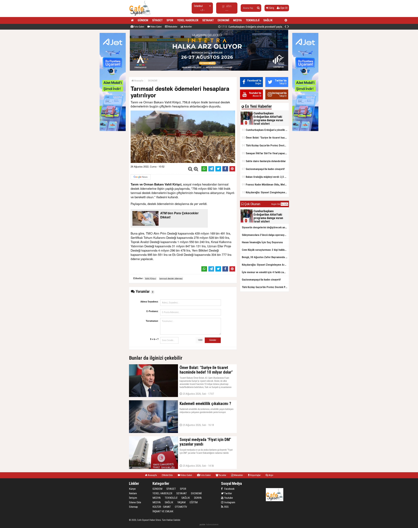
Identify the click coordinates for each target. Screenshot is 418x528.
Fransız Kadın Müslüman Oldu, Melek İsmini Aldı (265, 184)
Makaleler (172, 26)
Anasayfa (138, 80)
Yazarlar (222, 475)
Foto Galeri (138, 26)
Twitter (228, 493)
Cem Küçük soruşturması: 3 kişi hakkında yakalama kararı (265, 249)
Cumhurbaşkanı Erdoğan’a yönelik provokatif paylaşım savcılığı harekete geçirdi (267, 26)
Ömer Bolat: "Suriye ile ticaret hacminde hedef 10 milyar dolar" (265, 137)
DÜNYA (198, 497)
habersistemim (212, 524)
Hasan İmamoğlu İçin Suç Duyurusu (262, 242)
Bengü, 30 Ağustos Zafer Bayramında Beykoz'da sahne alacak (265, 257)
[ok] (258, 8)
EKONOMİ (223, 20)
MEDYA (237, 20)
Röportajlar (255, 475)
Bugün (274, 204)
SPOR (170, 20)
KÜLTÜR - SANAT (162, 506)
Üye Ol (283, 7)
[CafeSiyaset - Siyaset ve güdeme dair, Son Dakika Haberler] (140, 15)
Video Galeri (156, 26)
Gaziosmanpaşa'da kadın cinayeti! (263, 169)
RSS (226, 506)
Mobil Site (168, 475)
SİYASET (157, 20)
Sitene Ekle (135, 502)
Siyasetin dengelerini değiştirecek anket (265, 227)
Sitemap (133, 506)
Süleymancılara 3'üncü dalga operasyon (264, 235)
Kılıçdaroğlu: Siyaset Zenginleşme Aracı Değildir (265, 192)
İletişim (133, 497)
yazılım (202, 524)
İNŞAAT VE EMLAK (163, 511)
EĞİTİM (194, 502)
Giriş (271, 7)
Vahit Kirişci (150, 278)
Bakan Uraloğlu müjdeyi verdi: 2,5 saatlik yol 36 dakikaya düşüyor (265, 177)
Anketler (187, 26)
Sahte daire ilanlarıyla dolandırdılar (264, 161)
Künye (132, 488)
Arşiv (270, 475)
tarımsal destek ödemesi (171, 278)
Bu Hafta (284, 204)
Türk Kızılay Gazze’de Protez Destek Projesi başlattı (265, 145)
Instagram (229, 502)
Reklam (133, 493)
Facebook (229, 488)
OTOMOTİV (181, 506)
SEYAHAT (208, 20)
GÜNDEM (143, 20)
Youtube (228, 497)
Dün (278, 204)
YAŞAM (181, 502)
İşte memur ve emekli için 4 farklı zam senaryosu (265, 272)
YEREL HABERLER (187, 20)
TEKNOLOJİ (252, 20)
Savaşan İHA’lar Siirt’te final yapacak (265, 153)
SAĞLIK (268, 20)
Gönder (212, 340)
